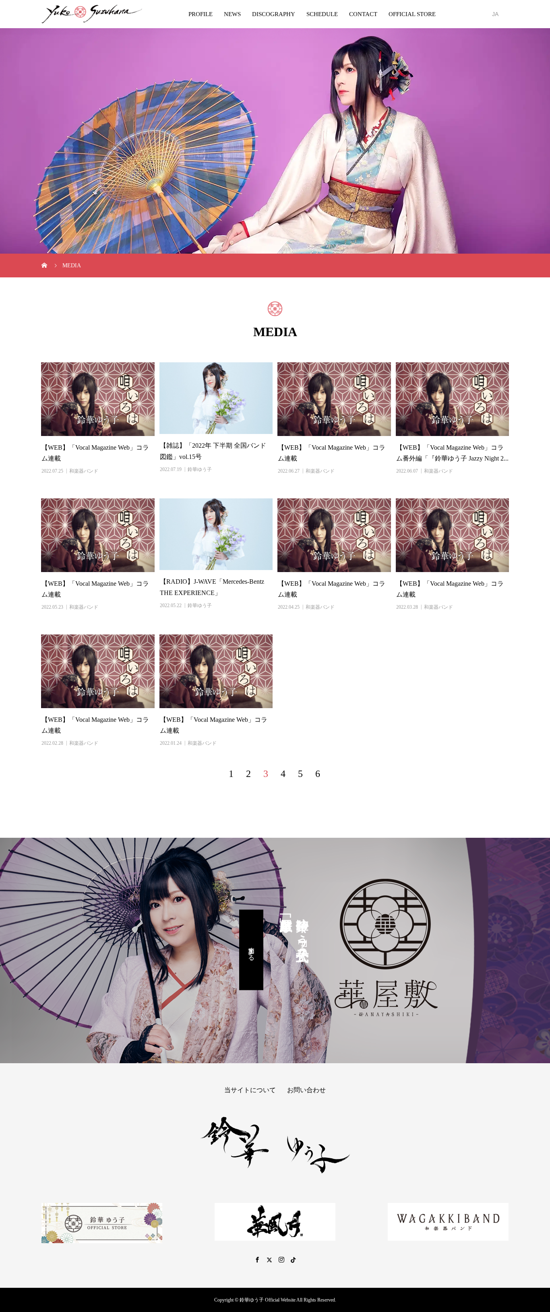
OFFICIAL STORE (412, 14)
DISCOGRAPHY (273, 14)
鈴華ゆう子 (200, 469)
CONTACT (363, 14)
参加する (251, 949)
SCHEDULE (322, 14)
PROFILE (200, 14)
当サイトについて (250, 1090)
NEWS (232, 14)
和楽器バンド (83, 471)
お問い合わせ (306, 1090)
